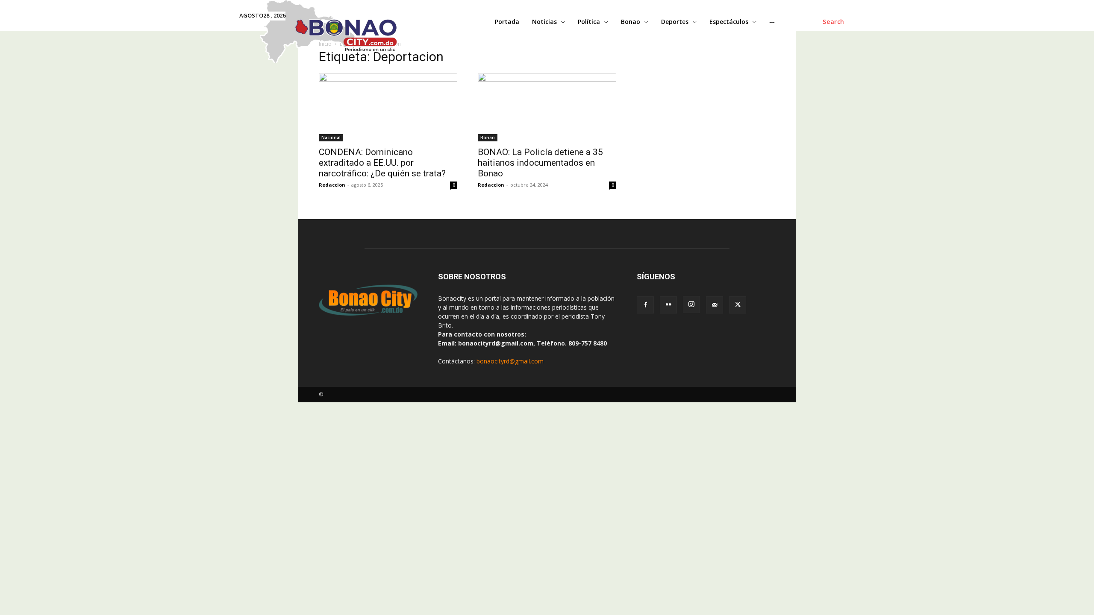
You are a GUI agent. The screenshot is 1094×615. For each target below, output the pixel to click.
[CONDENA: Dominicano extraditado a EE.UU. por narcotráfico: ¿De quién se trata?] (388, 107)
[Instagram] (691, 304)
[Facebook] (645, 304)
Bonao (487, 138)
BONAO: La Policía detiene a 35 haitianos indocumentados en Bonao (540, 163)
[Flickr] (668, 304)
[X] (737, 304)
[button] (833, 22)
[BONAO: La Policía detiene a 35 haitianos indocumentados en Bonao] (547, 107)
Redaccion (332, 185)
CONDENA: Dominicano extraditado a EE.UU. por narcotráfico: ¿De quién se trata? (382, 163)
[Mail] (714, 304)
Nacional (331, 138)
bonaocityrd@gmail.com (510, 361)
